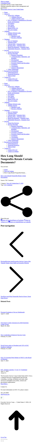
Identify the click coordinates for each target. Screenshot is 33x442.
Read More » (4, 384)
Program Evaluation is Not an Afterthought (13, 312)
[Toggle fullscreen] (5, 439)
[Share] (3, 439)
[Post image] (5, 310)
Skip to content (5, 1)
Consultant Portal (5, 3)
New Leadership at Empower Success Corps (13, 335)
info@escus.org (5, 394)
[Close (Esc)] (1, 439)
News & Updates (11, 183)
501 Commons (8, 185)
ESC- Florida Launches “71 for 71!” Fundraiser (14, 369)
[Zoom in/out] (6, 439)
